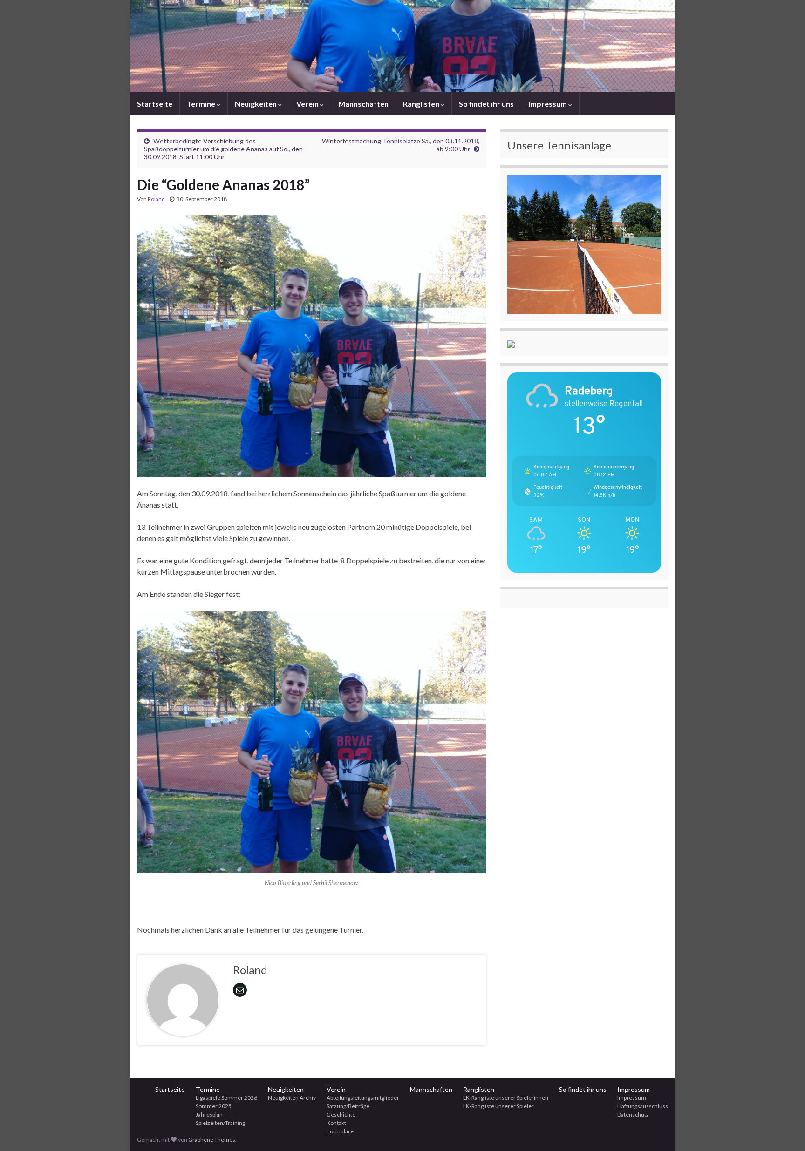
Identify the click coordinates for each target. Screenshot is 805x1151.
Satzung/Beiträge (348, 1106)
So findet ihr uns (486, 103)
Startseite (154, 103)
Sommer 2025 (214, 1106)
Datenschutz (633, 1114)
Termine (202, 103)
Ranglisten (422, 103)
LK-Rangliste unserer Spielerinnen (505, 1097)
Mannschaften (363, 103)
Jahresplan (209, 1114)
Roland (156, 199)
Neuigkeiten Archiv (292, 1097)
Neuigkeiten (256, 103)
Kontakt (336, 1122)
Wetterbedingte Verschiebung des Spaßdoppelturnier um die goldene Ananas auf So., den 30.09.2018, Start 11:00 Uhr (223, 149)
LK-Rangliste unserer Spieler (498, 1106)
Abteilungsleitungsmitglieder (363, 1097)
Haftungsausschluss (642, 1106)
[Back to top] (784, 1130)
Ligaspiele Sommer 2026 (226, 1097)
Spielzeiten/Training (220, 1122)
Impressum (548, 103)
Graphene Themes (211, 1139)
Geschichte (341, 1114)
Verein (308, 103)
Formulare (340, 1131)
